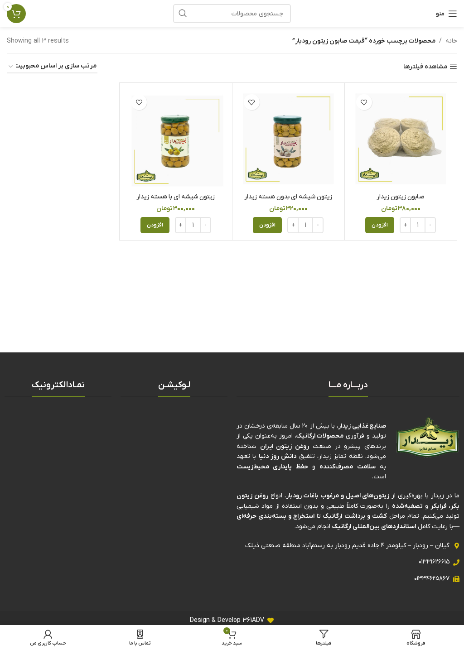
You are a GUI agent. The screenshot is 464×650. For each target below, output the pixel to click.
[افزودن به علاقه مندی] (364, 102)
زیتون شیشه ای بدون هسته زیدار (288, 197)
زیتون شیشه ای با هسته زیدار (175, 197)
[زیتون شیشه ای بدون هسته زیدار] (288, 139)
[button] (379, 225)
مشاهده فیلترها (425, 67)
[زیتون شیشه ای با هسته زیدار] (175, 139)
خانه (451, 41)
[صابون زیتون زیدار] (401, 139)
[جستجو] (182, 13)
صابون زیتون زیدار (401, 197)
